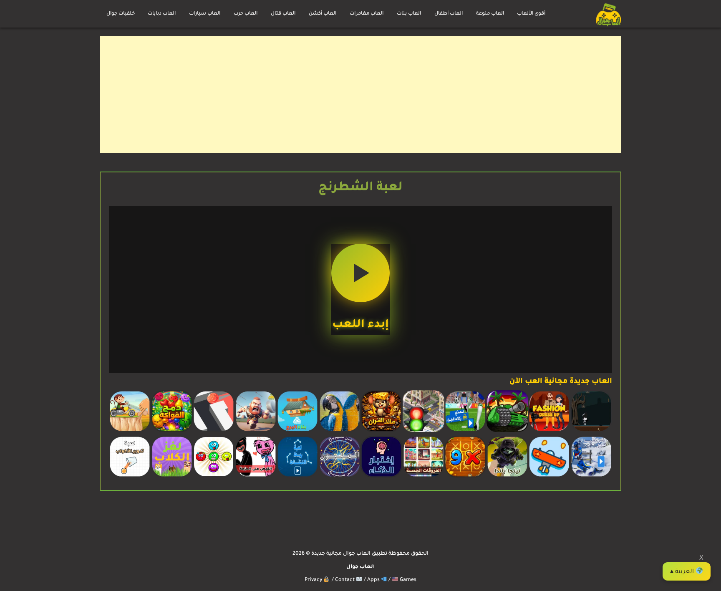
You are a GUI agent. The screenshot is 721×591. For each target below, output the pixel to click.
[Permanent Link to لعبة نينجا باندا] (507, 477)
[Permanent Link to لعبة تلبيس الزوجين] (549, 431)
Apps (374, 580)
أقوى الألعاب (531, 14)
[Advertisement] (371, 94)
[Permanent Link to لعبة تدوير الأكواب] (130, 477)
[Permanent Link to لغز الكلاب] (172, 477)
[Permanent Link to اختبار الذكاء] (381, 477)
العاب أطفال (448, 14)
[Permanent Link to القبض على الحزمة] (256, 477)
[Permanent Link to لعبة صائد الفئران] (381, 431)
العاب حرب (245, 14)
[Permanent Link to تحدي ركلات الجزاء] (465, 431)
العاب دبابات (162, 14)
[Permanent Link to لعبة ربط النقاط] (297, 477)
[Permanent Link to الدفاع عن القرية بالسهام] (256, 431)
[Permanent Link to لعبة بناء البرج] (297, 431)
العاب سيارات (204, 14)
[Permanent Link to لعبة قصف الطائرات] (549, 477)
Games (407, 580)
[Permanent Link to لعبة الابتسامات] (213, 477)
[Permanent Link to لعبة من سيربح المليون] (339, 477)
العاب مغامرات (366, 14)
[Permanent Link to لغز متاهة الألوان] (213, 431)
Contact (345, 580)
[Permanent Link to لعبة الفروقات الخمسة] (423, 477)
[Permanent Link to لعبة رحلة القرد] (130, 431)
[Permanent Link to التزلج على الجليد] (591, 477)
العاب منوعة (490, 14)
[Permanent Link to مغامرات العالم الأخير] (591, 431)
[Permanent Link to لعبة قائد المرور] (423, 431)
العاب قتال (283, 14)
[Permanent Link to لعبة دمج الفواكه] (172, 431)
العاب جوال (360, 567)
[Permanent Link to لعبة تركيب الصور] (339, 431)
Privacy (314, 580)
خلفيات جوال (120, 14)
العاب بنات (409, 14)
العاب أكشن (322, 14)
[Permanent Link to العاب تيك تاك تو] (465, 477)
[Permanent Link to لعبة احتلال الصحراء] (507, 431)
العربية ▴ (683, 572)
